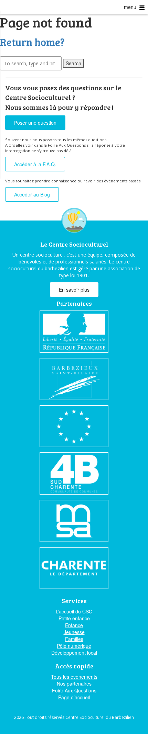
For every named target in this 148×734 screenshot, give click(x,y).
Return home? (32, 42)
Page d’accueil (74, 697)
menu (131, 6)
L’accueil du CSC (74, 611)
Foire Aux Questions (74, 690)
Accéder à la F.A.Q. (35, 164)
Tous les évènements (74, 676)
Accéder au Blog (32, 194)
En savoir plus (74, 289)
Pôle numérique (74, 645)
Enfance (74, 625)
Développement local (74, 652)
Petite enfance (74, 618)
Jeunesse (74, 632)
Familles (74, 638)
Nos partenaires (74, 683)
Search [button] (73, 63)
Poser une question (35, 122)
